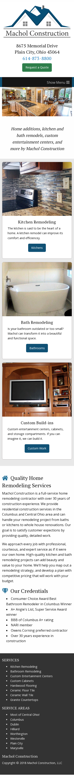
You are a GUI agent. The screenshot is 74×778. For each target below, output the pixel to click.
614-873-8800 (37, 58)
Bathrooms (37, 348)
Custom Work (37, 448)
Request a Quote (37, 67)
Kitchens (37, 248)
